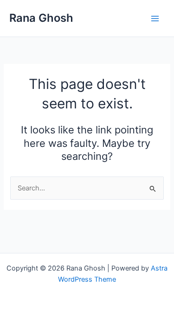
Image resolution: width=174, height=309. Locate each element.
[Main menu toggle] (155, 18)
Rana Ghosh (41, 18)
